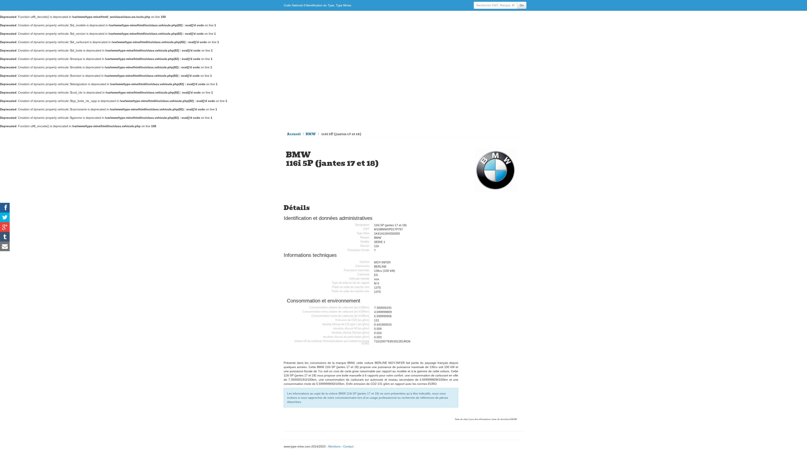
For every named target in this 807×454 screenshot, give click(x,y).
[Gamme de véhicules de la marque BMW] (496, 170)
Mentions (334, 446)
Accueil (294, 134)
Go (522, 5)
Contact (348, 446)
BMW (311, 134)
